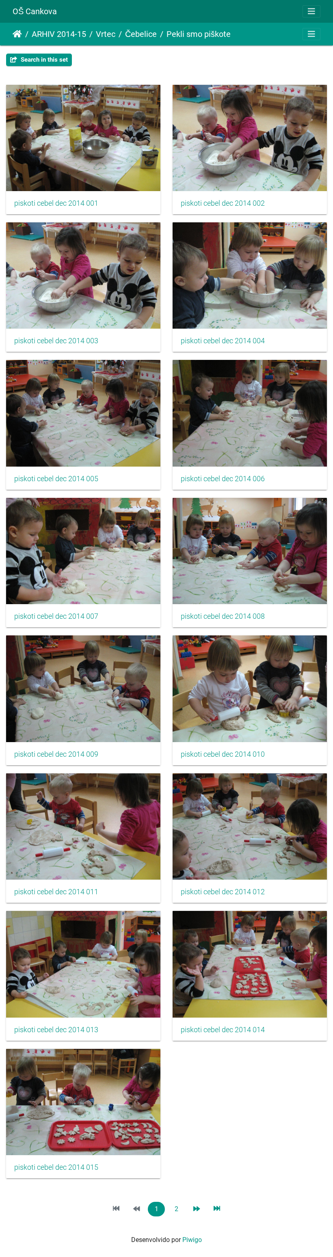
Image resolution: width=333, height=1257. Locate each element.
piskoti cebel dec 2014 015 (56, 1167)
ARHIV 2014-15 (59, 34)
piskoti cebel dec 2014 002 (223, 203)
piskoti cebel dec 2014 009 (56, 754)
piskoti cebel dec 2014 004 (223, 341)
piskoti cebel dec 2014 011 (56, 892)
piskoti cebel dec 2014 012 (223, 892)
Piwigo (192, 1240)
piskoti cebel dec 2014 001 (56, 203)
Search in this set (43, 59)
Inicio (17, 34)
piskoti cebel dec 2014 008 (223, 616)
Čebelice (141, 34)
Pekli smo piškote (198, 34)
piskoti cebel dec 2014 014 (223, 1030)
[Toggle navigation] (311, 11)
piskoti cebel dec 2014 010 (223, 754)
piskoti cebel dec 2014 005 (56, 479)
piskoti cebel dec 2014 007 (56, 616)
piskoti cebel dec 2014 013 (56, 1030)
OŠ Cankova (35, 11)
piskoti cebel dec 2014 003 (56, 341)
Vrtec (105, 34)
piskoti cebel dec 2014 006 (223, 479)
